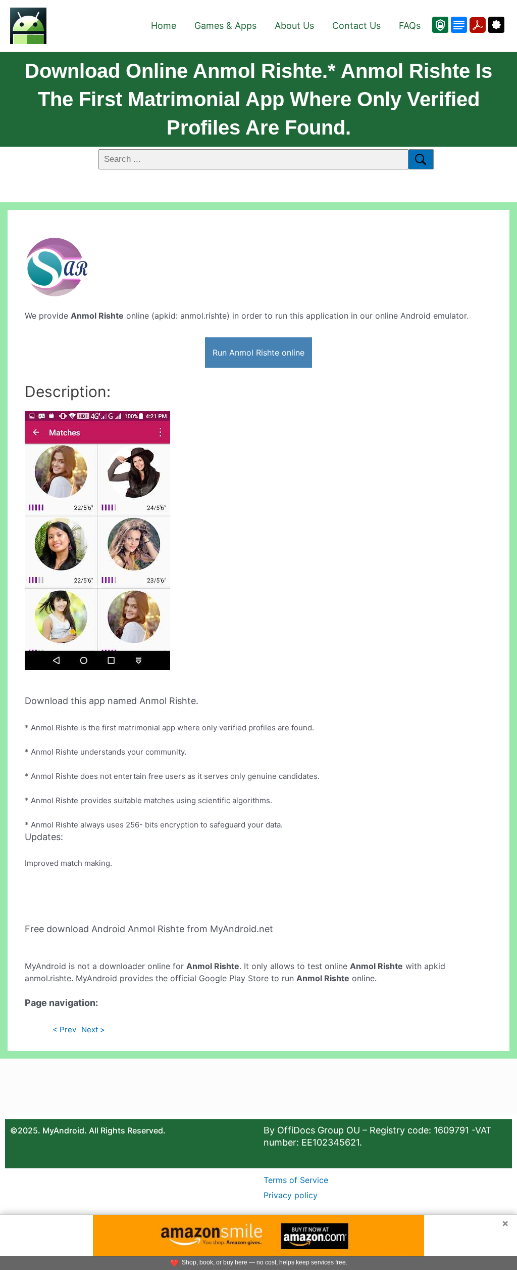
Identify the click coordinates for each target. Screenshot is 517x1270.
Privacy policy (291, 1195)
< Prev (64, 1029)
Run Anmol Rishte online (258, 352)
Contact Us (356, 25)
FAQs (410, 25)
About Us (294, 25)
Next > (93, 1029)
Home (163, 25)
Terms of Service (296, 1180)
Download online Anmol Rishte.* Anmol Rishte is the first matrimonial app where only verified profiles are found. (258, 99)
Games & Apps (225, 25)
